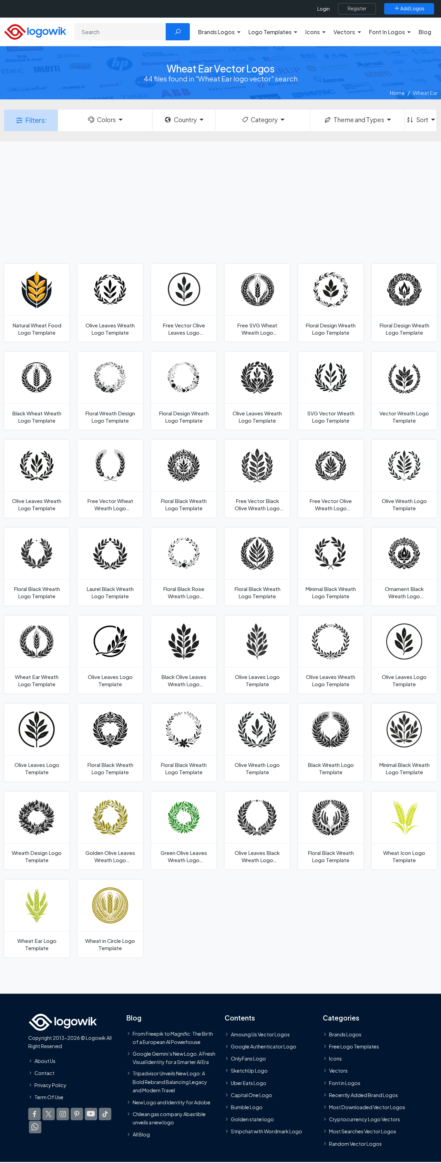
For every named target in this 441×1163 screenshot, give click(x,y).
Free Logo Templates (354, 1046)
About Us (44, 1060)
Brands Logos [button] (216, 32)
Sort (422, 120)
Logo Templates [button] (269, 32)
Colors (106, 120)
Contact (44, 1073)
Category (264, 120)
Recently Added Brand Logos (363, 1095)
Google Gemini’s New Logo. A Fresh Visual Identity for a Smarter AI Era (174, 1057)
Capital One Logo (251, 1095)
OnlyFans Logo (248, 1058)
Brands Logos (345, 1034)
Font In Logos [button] (387, 32)
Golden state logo (252, 1119)
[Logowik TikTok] (105, 1114)
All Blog (141, 1134)
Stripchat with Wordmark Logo (266, 1131)
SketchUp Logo (249, 1070)
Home (397, 92)
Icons (335, 1058)
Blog (425, 32)
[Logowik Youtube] (91, 1114)
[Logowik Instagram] (63, 1114)
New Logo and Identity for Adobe (172, 1102)
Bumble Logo (247, 1107)
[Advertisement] (220, 202)
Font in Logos (344, 1083)
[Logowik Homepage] (35, 31)
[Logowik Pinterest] (77, 1114)
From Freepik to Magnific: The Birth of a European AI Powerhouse (173, 1038)
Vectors (338, 1070)
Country (185, 120)
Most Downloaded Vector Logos (367, 1107)
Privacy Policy (50, 1085)
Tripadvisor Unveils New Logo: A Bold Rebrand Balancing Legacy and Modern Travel (170, 1081)
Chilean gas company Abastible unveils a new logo (169, 1118)
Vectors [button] (344, 32)
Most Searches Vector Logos (362, 1131)
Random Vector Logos (355, 1143)
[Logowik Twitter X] (48, 1114)
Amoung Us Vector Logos (260, 1034)
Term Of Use (48, 1097)
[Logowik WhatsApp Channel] (35, 1127)
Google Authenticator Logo (263, 1046)
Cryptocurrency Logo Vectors (364, 1119)
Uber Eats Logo (248, 1083)
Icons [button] (312, 32)
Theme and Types (359, 120)
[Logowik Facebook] (34, 1114)
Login (323, 9)
